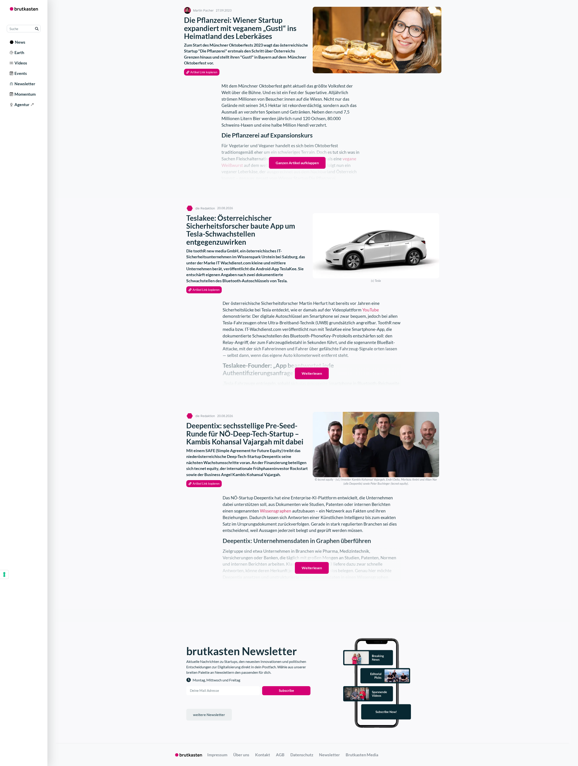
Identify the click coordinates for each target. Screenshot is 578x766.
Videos (20, 62)
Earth (18, 52)
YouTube (370, 309)
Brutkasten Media (362, 754)
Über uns (241, 754)
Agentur (21, 104)
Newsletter (24, 83)
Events (20, 73)
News (19, 42)
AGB (280, 754)
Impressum (217, 754)
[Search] (36, 28)
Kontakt (262, 754)
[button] (201, 72)
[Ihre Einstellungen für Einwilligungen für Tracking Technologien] (4, 574)
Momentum (24, 94)
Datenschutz (301, 754)
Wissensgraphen (275, 510)
